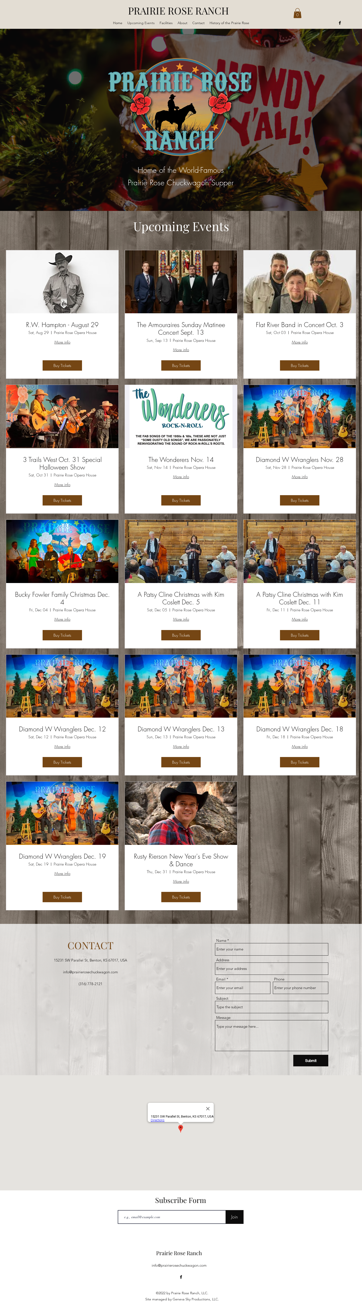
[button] (297, 13)
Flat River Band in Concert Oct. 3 (300, 325)
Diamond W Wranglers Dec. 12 (62, 729)
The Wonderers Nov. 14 (181, 460)
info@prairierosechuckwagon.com (90, 972)
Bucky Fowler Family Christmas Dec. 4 (62, 598)
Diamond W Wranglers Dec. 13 (181, 729)
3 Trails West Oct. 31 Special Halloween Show (62, 463)
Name (221, 940)
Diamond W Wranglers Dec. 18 (299, 729)
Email (221, 979)
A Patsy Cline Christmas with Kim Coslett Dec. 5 (181, 598)
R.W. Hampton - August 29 (62, 325)
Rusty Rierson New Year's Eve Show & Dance (181, 860)
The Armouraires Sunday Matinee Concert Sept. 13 (181, 328)
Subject (222, 998)
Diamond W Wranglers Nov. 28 (300, 460)
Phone (279, 979)
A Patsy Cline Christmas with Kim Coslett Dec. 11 (299, 598)
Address (222, 960)
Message (223, 1017)
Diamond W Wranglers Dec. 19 (62, 856)
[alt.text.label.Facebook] (339, 22)
